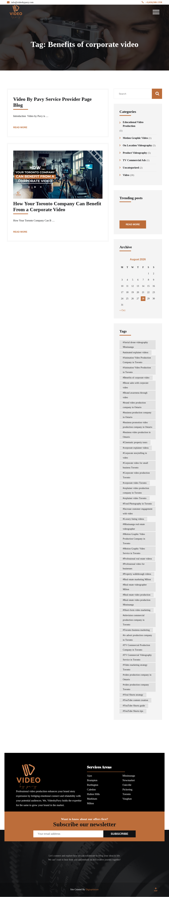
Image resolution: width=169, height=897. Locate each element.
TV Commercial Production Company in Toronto (136, 647)
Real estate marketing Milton (137, 579)
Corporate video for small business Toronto (135, 465)
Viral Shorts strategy (133, 695)
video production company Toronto (136, 687)
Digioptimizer (92, 889)
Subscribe (119, 833)
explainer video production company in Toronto (136, 490)
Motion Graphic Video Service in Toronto (134, 551)
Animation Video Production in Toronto (137, 369)
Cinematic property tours (135, 442)
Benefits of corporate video (136, 377)
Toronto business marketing (137, 630)
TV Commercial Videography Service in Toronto (137, 657)
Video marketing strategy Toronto (135, 667)
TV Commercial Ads (134, 160)
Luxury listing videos (134, 519)
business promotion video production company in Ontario (137, 424)
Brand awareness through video (135, 395)
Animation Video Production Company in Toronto (137, 360)
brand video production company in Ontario (134, 405)
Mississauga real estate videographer (134, 526)
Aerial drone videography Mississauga (135, 344)
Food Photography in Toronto (138, 503)
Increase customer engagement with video (137, 511)
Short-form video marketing (137, 610)
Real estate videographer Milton (135, 587)
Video (126, 175)
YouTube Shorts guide (134, 705)
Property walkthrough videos (137, 574)
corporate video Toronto (135, 483)
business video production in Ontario (137, 434)
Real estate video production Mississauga (136, 602)
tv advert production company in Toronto (137, 637)
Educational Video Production (133, 124)
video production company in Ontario (137, 677)
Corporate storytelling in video (135, 455)
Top (155, 891)
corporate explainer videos (136, 448)
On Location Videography (137, 145)
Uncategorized (131, 167)
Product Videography (135, 152)
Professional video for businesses (134, 566)
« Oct (122, 310)
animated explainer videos (136, 352)
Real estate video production (137, 595)
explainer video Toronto (135, 498)
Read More (133, 224)
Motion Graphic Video (135, 138)
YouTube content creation (136, 700)
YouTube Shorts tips (133, 711)
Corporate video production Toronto (136, 475)
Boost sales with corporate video (135, 385)
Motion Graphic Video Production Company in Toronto (134, 539)
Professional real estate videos (138, 558)
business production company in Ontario (137, 414)
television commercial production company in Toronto (133, 620)
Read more (20, 127)
